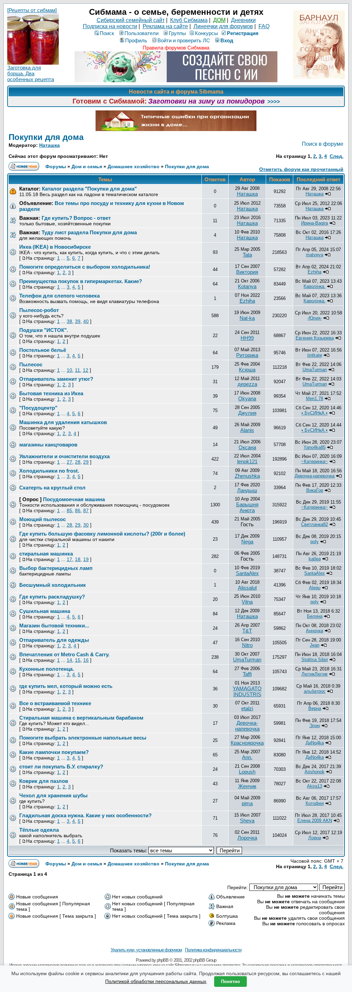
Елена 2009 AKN (314, 820)
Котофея (315, 803)
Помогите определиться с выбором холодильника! (84, 267)
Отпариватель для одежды (54, 640)
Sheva (247, 820)
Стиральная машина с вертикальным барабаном (81, 718)
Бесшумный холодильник (52, 585)
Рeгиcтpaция (242, 33)
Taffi (247, 674)
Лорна (314, 837)
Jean (314, 645)
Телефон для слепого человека (59, 296)
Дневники (243, 20)
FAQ (264, 26)
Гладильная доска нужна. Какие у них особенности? (85, 815)
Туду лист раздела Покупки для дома (89, 232)
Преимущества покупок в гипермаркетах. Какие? (80, 281)
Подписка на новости (110, 26)
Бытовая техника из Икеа (51, 393)
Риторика (247, 355)
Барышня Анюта (247, 507)
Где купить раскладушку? (52, 597)
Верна (314, 708)
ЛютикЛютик (314, 674)
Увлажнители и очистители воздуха (64, 456)
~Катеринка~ (314, 461)
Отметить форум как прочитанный (301, 169)
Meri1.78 (314, 398)
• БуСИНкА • (314, 413)
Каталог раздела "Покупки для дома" (89, 189)
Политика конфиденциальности (213, 949)
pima (247, 803)
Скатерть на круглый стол (52, 487)
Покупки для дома (46, 137)
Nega (247, 541)
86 (77, 510)
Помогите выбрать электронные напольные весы (82, 738)
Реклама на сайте (165, 26)
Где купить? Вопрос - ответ (76, 218)
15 (77, 660)
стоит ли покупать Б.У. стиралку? (61, 766)
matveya (314, 254)
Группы (177, 33)
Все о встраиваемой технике (55, 703)
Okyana (247, 398)
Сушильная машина (44, 611)
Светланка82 (314, 524)
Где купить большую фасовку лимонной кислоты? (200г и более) (102, 534)
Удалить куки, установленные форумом (146, 949)
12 (85, 370)
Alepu (314, 587)
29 (86, 462)
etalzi (247, 708)
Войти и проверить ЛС (183, 40)
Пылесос (30, 364)
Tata (247, 255)
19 (86, 559)
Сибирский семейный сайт (131, 20)
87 (86, 510)
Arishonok (314, 771)
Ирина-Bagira (314, 223)
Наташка (49, 145)
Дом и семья (87, 166)
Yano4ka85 (315, 447)
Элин (314, 725)
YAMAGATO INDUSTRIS (247, 691)
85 (69, 510)
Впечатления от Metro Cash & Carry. (64, 654)
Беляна (314, 616)
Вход (226, 40)
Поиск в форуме (322, 144)
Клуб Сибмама (189, 20)
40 (86, 321)
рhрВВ (162, 960)
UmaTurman (314, 369)
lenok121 (247, 461)
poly (314, 541)
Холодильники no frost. (49, 471)
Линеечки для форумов (223, 26)
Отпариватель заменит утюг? (56, 379)
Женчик (247, 786)
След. (336, 156)
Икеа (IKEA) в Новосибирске (55, 247)
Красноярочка (247, 743)
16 (86, 660)
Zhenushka (247, 476)
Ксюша (247, 370)
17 (69, 559)
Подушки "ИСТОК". (43, 330)
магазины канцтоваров (48, 445)
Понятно (230, 981)
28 (77, 462)
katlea (315, 558)
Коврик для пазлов (43, 781)
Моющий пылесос (42, 519)
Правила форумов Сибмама (176, 48)
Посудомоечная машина (74, 499)
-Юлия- (314, 318)
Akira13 (314, 786)
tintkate (314, 355)
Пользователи (141, 33)
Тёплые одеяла (39, 830)
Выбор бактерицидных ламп (55, 568)
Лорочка (247, 838)
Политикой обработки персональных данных (155, 981)
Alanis (247, 430)
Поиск (107, 33)
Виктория (247, 272)
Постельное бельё (42, 350)
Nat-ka (247, 318)
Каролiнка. (315, 286)
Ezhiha (314, 271)
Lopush (247, 772)
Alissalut (247, 588)
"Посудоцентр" (38, 408)
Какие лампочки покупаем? (54, 752)
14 (69, 660)
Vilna (247, 602)
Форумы (55, 166)
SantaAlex (247, 573)
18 (77, 559)
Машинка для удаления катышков (63, 422)
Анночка (314, 630)
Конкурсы (206, 33)
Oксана (247, 447)
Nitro (247, 645)
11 (77, 370)
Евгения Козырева (315, 338)
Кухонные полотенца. (46, 669)
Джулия (247, 413)
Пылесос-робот (39, 310)
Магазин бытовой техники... (54, 625)
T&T (247, 631)
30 (86, 525)
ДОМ (219, 20)
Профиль (136, 40)
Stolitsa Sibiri (314, 659)
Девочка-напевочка (314, 475)
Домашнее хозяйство (134, 166)
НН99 (247, 338)
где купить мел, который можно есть (65, 686)
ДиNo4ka (315, 742)
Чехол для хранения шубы (53, 795)
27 (69, 462)
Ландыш (247, 490)
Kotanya (247, 286)
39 (77, 321)
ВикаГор (314, 490)
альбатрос (315, 691)
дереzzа (247, 384)
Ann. (247, 757)
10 (69, 370)
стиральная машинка (46, 554)
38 (69, 321)
